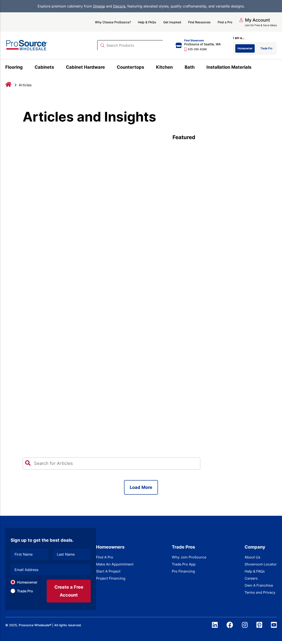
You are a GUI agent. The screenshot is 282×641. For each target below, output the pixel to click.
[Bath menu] (197, 67)
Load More (141, 487)
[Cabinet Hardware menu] (107, 67)
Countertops (130, 67)
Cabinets (44, 67)
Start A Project (108, 571)
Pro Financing (183, 571)
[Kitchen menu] (175, 67)
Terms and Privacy (260, 592)
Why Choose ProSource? (113, 22)
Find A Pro (104, 557)
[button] (254, 20)
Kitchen (164, 67)
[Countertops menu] (146, 67)
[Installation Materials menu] (253, 67)
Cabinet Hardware (85, 67)
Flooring (14, 67)
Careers (251, 578)
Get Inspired (172, 22)
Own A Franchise (259, 585)
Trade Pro (25, 591)
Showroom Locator (261, 564)
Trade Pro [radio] (266, 48)
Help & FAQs (147, 22)
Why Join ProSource (189, 557)
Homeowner (27, 582)
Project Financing (110, 578)
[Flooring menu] (25, 67)
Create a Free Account (68, 591)
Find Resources (199, 22)
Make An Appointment (115, 564)
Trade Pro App (184, 564)
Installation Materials (228, 67)
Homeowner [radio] (244, 48)
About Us (252, 557)
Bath (190, 67)
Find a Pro (225, 22)
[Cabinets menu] (56, 67)
